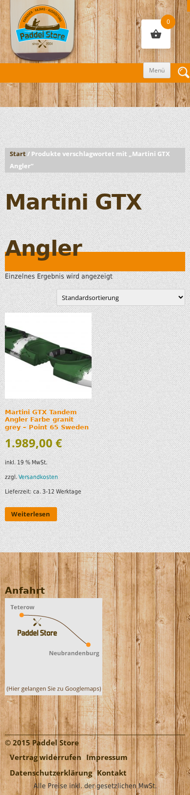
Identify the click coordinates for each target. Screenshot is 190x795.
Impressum (107, 757)
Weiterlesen (30, 514)
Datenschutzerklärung (51, 773)
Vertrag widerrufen (45, 757)
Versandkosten (38, 477)
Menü (157, 70)
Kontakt (112, 773)
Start (18, 154)
